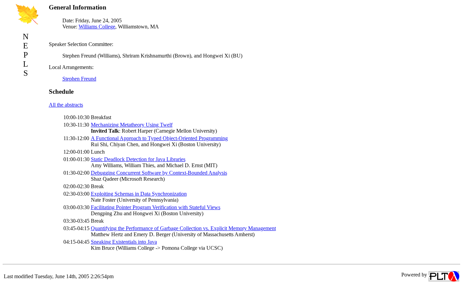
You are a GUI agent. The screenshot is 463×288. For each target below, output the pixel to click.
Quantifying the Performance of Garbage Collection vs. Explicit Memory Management (183, 228)
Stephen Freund (79, 79)
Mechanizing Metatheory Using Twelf (132, 125)
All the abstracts (66, 105)
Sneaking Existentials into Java (124, 242)
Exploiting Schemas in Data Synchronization (139, 194)
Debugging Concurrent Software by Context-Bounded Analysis (159, 173)
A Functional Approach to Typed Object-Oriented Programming (159, 138)
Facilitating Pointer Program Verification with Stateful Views (155, 207)
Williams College (97, 26)
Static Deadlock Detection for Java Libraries (138, 159)
